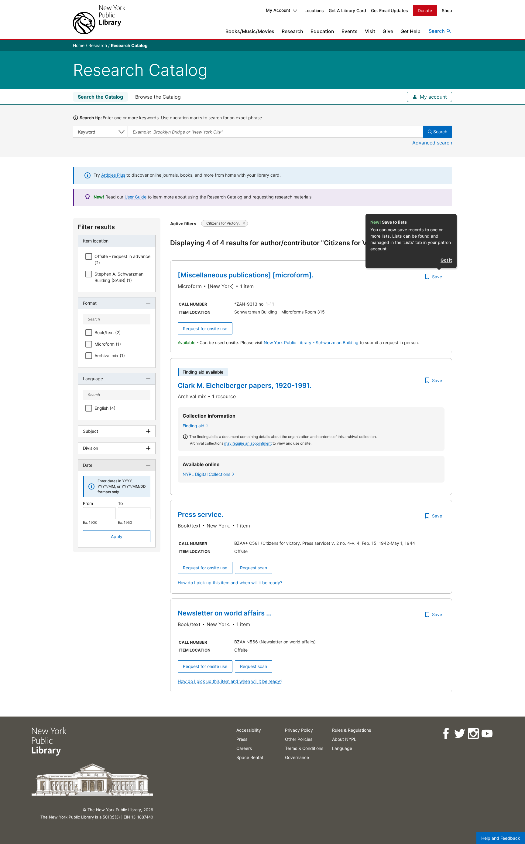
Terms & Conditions (304, 748)
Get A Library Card (347, 10)
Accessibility (248, 730)
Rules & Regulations (351, 730)
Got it (446, 260)
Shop (447, 10)
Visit (370, 31)
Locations (314, 10)
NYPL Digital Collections (206, 474)
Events (349, 31)
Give (388, 31)
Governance (297, 757)
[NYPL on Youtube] (487, 734)
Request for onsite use (205, 328)
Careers (244, 748)
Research (292, 31)
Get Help (410, 31)
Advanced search (432, 142)
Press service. (200, 514)
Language (342, 748)
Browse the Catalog (158, 97)
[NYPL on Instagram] (473, 734)
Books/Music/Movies (249, 31)
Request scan (253, 567)
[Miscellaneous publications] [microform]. (246, 275)
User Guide (135, 196)
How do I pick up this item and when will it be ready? (230, 582)
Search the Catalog (100, 97)
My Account (278, 10)
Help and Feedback (500, 838)
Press (241, 739)
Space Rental (249, 757)
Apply (116, 536)
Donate (425, 10)
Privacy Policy (299, 730)
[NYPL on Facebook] (446, 734)
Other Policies (298, 739)
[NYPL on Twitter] (459, 734)
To (120, 503)
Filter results (96, 227)
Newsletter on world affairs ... (225, 613)
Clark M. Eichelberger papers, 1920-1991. (244, 385)
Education (322, 31)
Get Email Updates (389, 10)
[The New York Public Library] (99, 19)
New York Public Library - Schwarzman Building (312, 342)
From (88, 503)
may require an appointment (248, 443)
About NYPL (344, 739)
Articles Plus (113, 175)
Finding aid (193, 425)
